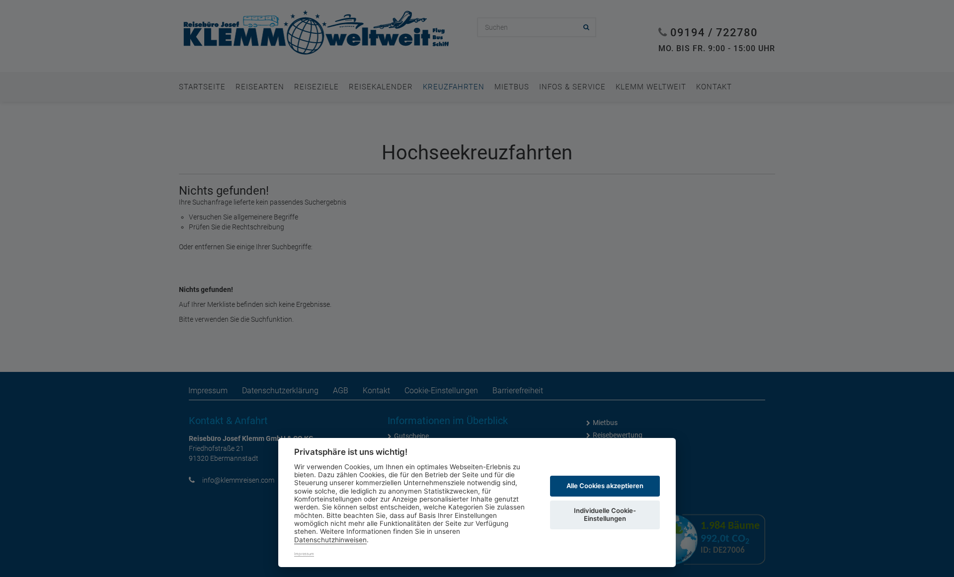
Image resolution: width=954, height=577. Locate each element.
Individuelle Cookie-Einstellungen (605, 514)
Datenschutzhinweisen (330, 540)
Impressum (304, 554)
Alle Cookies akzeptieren (604, 486)
